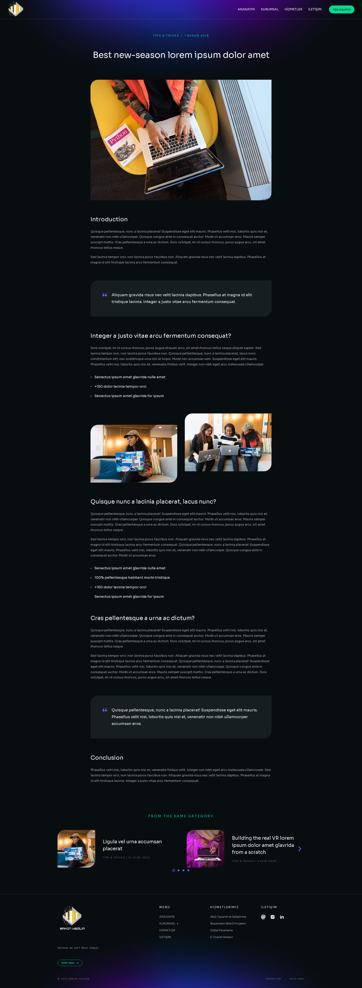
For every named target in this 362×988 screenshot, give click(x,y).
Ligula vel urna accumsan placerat (132, 845)
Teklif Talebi (67, 962)
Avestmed (297, 979)
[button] (174, 870)
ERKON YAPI (274, 979)
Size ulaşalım (342, 9)
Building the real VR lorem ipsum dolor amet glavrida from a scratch (263, 845)
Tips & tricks (166, 35)
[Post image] (76, 849)
